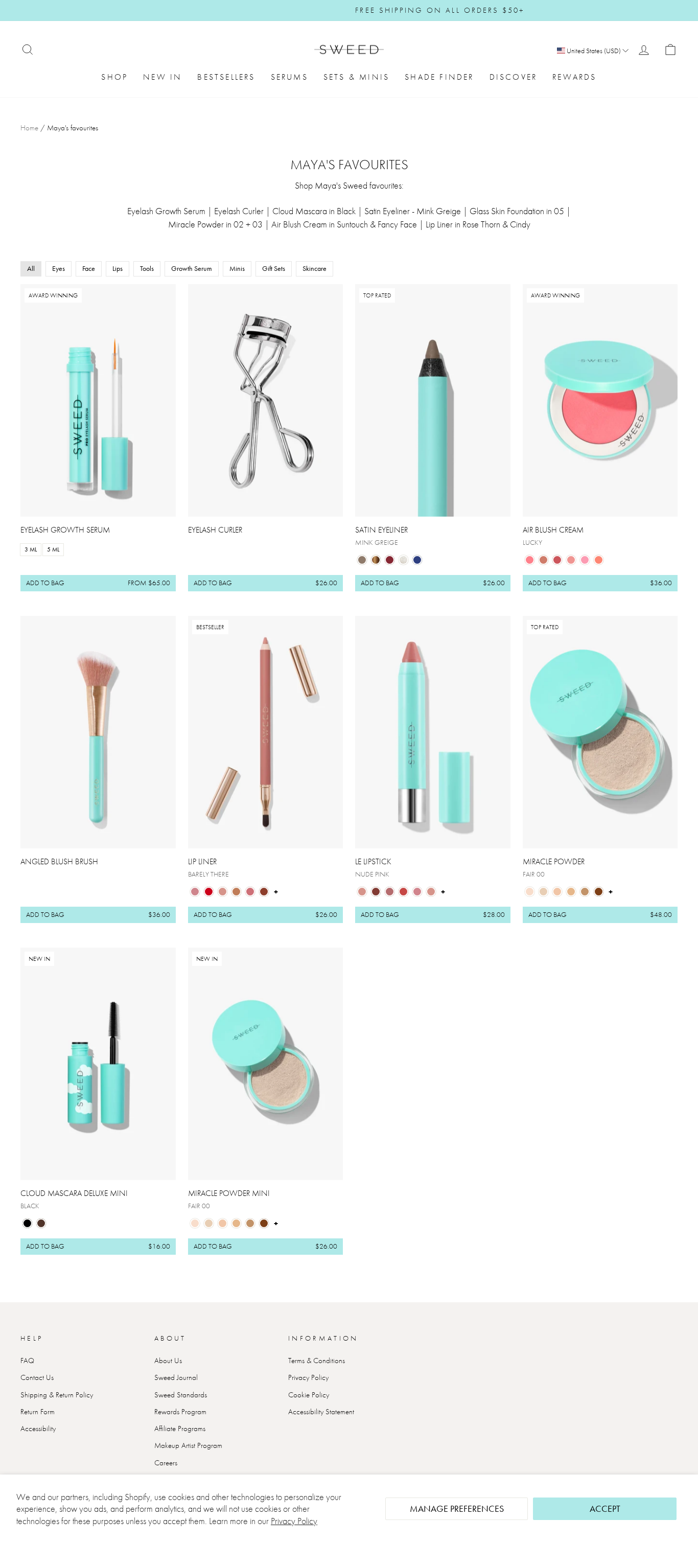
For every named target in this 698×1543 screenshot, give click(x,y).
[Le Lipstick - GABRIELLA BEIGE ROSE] (417, 891)
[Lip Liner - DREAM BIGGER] (222, 891)
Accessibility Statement (321, 1412)
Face (88, 268)
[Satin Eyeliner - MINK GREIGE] (362, 560)
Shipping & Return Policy (56, 1395)
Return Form (37, 1412)
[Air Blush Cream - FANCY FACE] (557, 560)
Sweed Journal (176, 1377)
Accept (605, 1508)
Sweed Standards (180, 1395)
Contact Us (37, 1377)
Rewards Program (180, 1412)
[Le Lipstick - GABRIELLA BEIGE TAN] (431, 891)
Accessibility (38, 1428)
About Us (168, 1360)
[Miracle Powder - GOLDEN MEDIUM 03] (571, 891)
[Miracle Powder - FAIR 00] (529, 891)
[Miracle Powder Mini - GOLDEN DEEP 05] (264, 1223)
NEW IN (162, 77)
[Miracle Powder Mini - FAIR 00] (195, 1223)
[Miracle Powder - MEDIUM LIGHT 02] (557, 891)
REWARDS (574, 77)
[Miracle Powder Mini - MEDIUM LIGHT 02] (222, 1223)
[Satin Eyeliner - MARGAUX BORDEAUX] (389, 560)
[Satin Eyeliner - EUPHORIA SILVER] (403, 560)
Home (29, 128)
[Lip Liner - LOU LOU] (250, 891)
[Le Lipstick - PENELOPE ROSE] (389, 891)
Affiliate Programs (179, 1428)
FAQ (27, 1360)
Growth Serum (191, 268)
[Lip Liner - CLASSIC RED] (209, 891)
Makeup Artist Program (188, 1445)
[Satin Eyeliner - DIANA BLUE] (417, 560)
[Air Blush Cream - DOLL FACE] (585, 560)
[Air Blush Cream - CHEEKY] (571, 560)
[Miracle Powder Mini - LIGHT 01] (209, 1223)
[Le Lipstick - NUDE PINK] (362, 891)
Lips (117, 268)
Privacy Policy (294, 1521)
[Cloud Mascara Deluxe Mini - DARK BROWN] (41, 1223)
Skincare (315, 268)
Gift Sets (273, 268)
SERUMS (289, 77)
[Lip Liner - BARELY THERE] (195, 891)
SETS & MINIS (356, 77)
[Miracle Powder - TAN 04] (585, 891)
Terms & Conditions (316, 1360)
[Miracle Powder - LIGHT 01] (543, 891)
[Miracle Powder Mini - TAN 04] (250, 1223)
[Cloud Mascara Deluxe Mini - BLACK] (27, 1223)
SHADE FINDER (439, 77)
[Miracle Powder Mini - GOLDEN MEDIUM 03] (236, 1223)
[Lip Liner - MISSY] (264, 891)
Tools (147, 268)
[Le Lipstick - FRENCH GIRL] (403, 891)
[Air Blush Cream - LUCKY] (529, 560)
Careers (165, 1463)
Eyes (58, 268)
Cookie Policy (308, 1395)
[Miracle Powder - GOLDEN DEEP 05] (598, 891)
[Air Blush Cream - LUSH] (598, 560)
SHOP (114, 77)
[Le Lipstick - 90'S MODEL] (376, 891)
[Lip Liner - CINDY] (236, 891)
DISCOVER (514, 77)
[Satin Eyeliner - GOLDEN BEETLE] (376, 560)
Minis (237, 268)
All (31, 268)
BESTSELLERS (226, 77)
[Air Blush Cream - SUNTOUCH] (543, 560)
